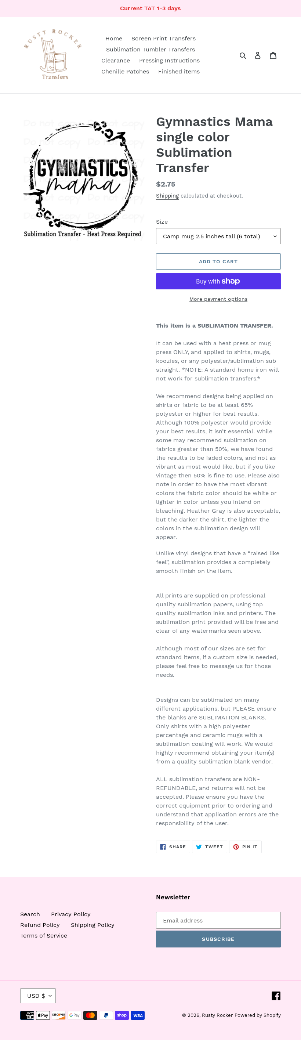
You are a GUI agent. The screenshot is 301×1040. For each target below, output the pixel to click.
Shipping (167, 195)
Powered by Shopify (258, 1015)
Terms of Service (43, 935)
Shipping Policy (93, 924)
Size (162, 221)
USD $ (36, 995)
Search (30, 914)
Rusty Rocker (217, 1015)
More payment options (218, 299)
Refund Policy (40, 924)
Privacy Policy (71, 914)
